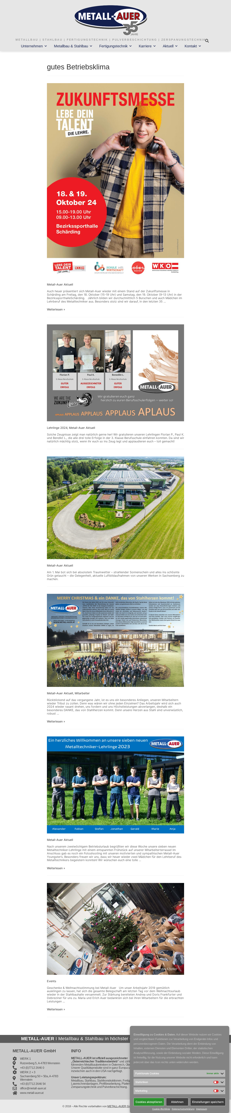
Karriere (145, 46)
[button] (207, 40)
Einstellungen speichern (208, 1101)
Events (51, 981)
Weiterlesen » (56, 309)
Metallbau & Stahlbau (71, 46)
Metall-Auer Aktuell (60, 284)
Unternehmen (32, 46)
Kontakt (191, 46)
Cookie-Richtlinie (161, 1109)
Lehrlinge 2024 (57, 428)
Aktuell (168, 46)
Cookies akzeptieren (149, 1101)
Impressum (201, 1109)
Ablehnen (177, 1101)
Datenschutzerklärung (183, 1109)
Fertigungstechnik (113, 46)
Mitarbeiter (82, 693)
